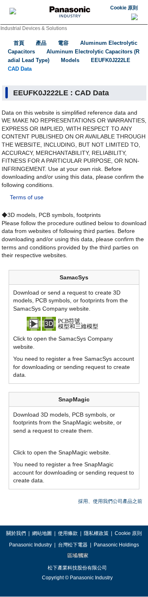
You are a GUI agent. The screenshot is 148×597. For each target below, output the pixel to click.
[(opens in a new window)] (74, 323)
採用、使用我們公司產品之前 (110, 501)
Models (70, 60)
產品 (41, 43)
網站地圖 (42, 533)
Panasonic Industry (30, 545)
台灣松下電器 (73, 545)
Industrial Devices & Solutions (33, 28)
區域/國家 (77, 555)
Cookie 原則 (124, 8)
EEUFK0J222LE (110, 60)
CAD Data (20, 69)
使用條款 (68, 533)
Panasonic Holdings (116, 545)
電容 (63, 43)
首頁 (19, 43)
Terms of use (27, 197)
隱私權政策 (96, 533)
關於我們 (16, 533)
